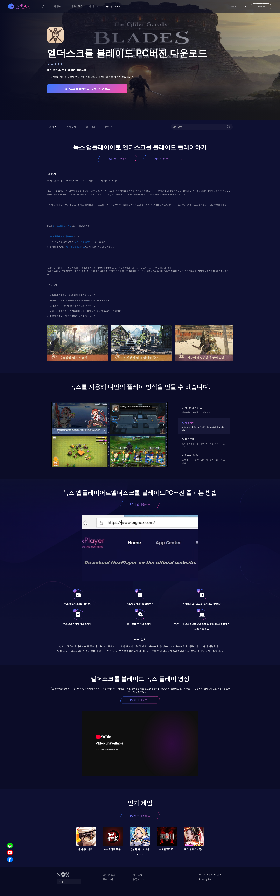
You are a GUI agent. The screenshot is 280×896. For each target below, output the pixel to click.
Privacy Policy (207, 879)
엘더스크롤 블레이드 (62, 226)
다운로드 (68, 236)
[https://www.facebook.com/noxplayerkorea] (10, 859)
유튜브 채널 (139, 879)
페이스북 (137, 874)
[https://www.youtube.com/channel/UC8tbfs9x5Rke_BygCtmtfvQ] (10, 852)
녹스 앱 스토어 (113, 6)
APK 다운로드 (162, 158)
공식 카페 (108, 879)
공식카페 (94, 6)
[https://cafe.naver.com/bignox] (10, 845)
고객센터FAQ (75, 6)
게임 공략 (56, 6)
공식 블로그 (109, 874)
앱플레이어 (59, 236)
